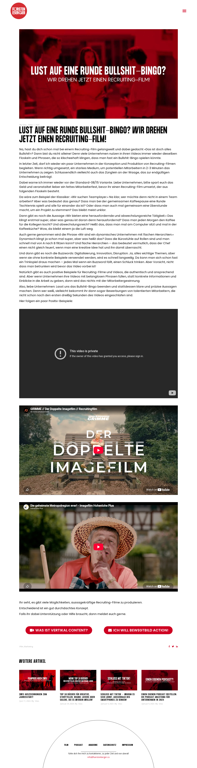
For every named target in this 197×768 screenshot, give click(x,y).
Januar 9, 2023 (107, 703)
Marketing (28, 646)
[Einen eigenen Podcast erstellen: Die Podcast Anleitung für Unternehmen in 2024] (159, 680)
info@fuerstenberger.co (99, 757)
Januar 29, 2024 (67, 703)
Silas (24, 124)
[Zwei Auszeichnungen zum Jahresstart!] (37, 680)
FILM (66, 744)
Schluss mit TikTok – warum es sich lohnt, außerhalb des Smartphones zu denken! (118, 697)
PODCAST (78, 744)
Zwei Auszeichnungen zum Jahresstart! (33, 696)
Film (21, 646)
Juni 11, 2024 (25, 701)
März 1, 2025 (34, 124)
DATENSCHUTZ (109, 744)
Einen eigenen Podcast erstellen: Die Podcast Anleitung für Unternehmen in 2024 (159, 697)
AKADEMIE (93, 744)
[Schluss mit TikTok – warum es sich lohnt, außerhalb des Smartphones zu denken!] (119, 680)
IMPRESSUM (127, 744)
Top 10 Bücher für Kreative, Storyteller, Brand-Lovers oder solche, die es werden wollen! (77, 697)
